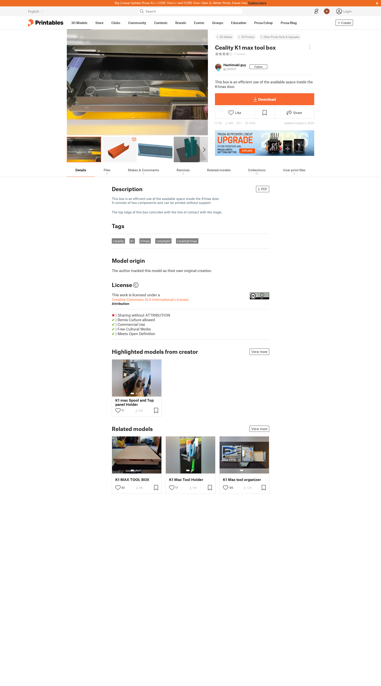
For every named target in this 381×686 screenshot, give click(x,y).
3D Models (226, 36)
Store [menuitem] (99, 23)
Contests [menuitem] (160, 23)
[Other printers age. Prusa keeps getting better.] (264, 143)
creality (118, 241)
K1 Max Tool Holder (186, 479)
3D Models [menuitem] (79, 23)
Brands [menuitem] (180, 23)
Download (267, 99)
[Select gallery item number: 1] (132, 393)
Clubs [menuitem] (115, 23)
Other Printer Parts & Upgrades (281, 36)
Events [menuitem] (199, 23)
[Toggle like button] (118, 410)
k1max (145, 241)
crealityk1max (187, 241)
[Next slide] (204, 149)
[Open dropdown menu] (309, 47)
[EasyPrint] (316, 11)
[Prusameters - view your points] (327, 11)
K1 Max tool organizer (242, 479)
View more (259, 352)
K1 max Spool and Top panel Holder (134, 402)
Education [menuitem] (238, 23)
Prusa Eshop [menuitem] (263, 23)
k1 (132, 241)
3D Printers (247, 36)
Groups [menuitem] (217, 23)
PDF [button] (264, 189)
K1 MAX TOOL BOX (132, 479)
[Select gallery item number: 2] (137, 393)
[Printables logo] (45, 23)
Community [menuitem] (137, 23)
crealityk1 (163, 241)
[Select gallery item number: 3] (140, 393)
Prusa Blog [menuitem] (289, 23)
